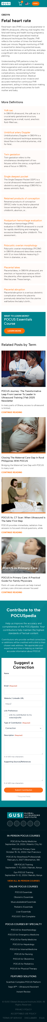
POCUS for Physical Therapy (23, 968)
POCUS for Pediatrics (23, 964)
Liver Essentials (23, 911)
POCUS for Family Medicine (24, 939)
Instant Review (23, 991)
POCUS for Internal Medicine (23, 949)
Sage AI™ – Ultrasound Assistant (23, 987)
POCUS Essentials (23, 892)
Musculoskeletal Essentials (23, 902)
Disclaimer (31, 1018)
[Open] (42, 3)
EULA (41, 1018)
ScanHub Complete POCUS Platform (23, 982)
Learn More (14, 331)
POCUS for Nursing (23, 954)
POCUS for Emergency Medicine (23, 934)
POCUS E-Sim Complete (23, 916)
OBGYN (5, 15)
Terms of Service (12, 1018)
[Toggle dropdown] (37, 3)
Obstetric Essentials (23, 897)
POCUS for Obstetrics (23, 959)
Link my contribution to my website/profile (20, 716)
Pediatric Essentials (23, 907)
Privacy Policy (23, 1009)
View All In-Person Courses (23, 881)
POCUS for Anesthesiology (23, 930)
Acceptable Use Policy (23, 1013)
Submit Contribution (23, 790)
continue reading (11, 412)
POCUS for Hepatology (23, 944)
